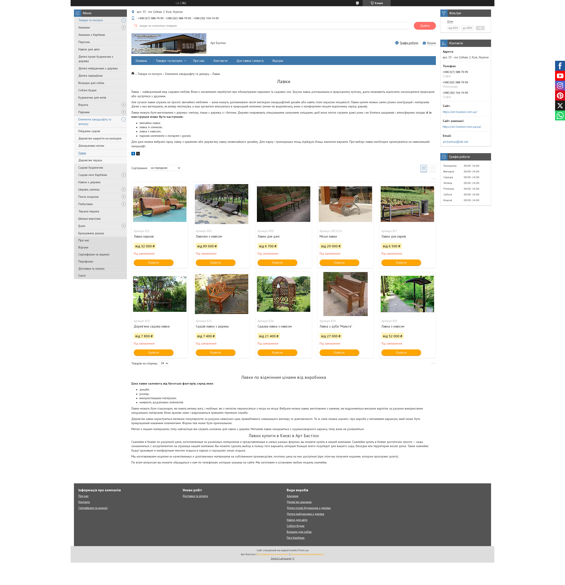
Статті (82, 276)
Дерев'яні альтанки (299, 502)
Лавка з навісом (392, 326)
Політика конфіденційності (307, 554)
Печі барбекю (296, 538)
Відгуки (83, 247)
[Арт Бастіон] (168, 43)
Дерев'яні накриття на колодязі (99, 138)
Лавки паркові (144, 236)
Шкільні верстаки (89, 219)
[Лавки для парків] (407, 204)
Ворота (83, 105)
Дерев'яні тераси (90, 160)
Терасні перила (88, 211)
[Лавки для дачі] (283, 204)
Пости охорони (88, 197)
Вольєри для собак (91, 83)
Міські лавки (328, 236)
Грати (81, 226)
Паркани (84, 112)
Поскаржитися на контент (273, 554)
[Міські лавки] (345, 204)
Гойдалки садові (89, 131)
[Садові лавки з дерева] (222, 294)
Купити (154, 262)
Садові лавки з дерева (212, 326)
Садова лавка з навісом (275, 326)
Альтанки (84, 27)
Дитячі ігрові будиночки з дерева (95, 59)
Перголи (84, 42)
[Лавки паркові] (160, 204)
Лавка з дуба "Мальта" (336, 326)
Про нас (83, 240)
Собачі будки (87, 90)
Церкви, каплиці (89, 189)
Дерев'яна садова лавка (152, 326)
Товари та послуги (90, 20)
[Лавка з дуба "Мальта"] (345, 294)
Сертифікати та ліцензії (93, 254)
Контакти (221, 60)
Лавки (82, 153)
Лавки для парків (393, 236)
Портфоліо (85, 261)
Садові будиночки (90, 168)
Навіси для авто (89, 49)
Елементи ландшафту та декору (94, 121)
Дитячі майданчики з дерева (98, 68)
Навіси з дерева (89, 182)
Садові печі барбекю (92, 175)
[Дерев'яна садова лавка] (160, 294)
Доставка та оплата (91, 269)
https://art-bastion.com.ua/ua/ (462, 127)
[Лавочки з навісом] (222, 204)
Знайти (424, 25)
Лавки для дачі (268, 236)
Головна (141, 60)
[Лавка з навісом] (407, 294)
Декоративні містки (91, 146)
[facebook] (133, 154)
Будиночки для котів (92, 97)
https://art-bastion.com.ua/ (460, 112)
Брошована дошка (91, 233)
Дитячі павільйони (90, 76)
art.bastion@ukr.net (455, 142)
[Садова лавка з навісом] (283, 294)
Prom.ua (303, 550)
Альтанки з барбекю (91, 35)
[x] (138, 154)
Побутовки (85, 204)
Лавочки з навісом (209, 236)
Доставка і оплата (250, 60)
